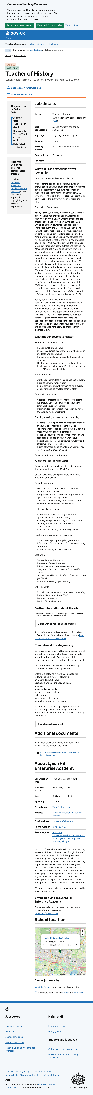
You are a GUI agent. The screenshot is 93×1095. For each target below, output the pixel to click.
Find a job (10, 1031)
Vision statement (52, 1075)
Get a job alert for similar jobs (26, 88)
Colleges (53, 44)
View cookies (71, 25)
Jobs (31, 44)
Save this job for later (22, 94)
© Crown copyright (78, 1087)
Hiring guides (54, 1031)
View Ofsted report (61, 807)
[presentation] (60, 951)
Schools (41, 44)
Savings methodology (30, 1075)
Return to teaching (14, 1042)
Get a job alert (45, 987)
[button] (60, 952)
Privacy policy (22, 1071)
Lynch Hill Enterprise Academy (56, 938)
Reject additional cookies (49, 25)
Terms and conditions (42, 1071)
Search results (20, 55)
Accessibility (11, 1075)
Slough (65, 992)
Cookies (9, 1071)
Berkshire (78, 992)
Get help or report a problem (62, 1049)
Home (8, 55)
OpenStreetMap (72, 975)
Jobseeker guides (14, 1037)
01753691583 (59, 826)
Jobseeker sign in (13, 1026)
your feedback (36, 50)
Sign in (8, 38)
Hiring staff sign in (57, 1026)
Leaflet (55, 975)
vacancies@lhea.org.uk (64, 821)
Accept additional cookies (20, 25)
